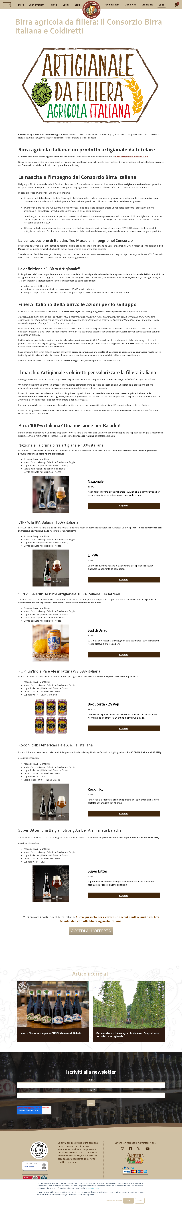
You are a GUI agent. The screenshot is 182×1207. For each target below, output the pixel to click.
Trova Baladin (111, 4)
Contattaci (143, 1142)
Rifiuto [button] (139, 1201)
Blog (77, 4)
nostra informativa (92, 1188)
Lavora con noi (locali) (126, 1142)
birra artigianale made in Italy (131, 156)
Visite (53, 4)
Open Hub (130, 4)
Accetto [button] (128, 1201)
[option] (91, 955)
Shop (161, 4)
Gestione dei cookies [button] (114, 1201)
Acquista (123, 505)
